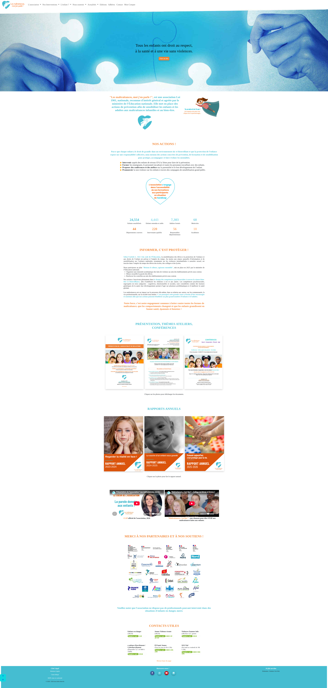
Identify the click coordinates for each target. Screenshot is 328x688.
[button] (152, 668)
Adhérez (111, 5)
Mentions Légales (55, 666)
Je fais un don (271, 663)
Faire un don (164, 56)
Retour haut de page (164, 656)
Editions (103, 5)
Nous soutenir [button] (79, 5)
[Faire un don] (3, 676)
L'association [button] (33, 5)
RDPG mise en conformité (55, 673)
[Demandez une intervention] (3, 680)
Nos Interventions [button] (50, 5)
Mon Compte (129, 5)
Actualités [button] (92, 5)
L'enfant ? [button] (65, 5)
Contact (119, 5)
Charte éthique (55, 669)
